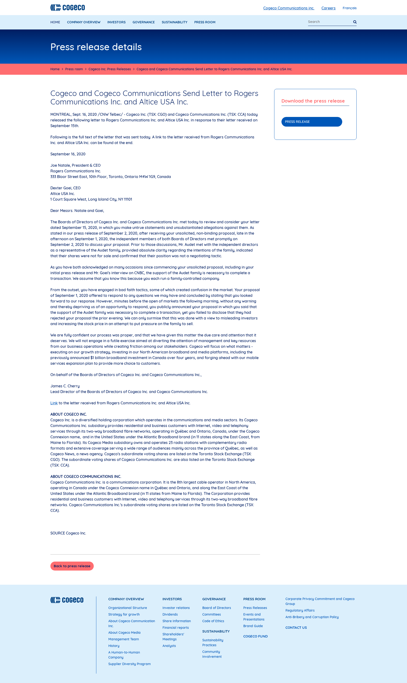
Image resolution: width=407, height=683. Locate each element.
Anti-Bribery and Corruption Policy (312, 617)
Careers (329, 8)
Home (55, 22)
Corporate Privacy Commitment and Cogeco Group (319, 601)
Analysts (169, 646)
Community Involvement (212, 654)
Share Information (177, 621)
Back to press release (72, 566)
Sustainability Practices (212, 642)
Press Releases (255, 608)
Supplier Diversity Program (129, 664)
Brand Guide (253, 626)
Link (54, 403)
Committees (211, 614)
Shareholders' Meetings (173, 636)
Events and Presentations (254, 616)
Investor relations (176, 608)
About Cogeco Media (124, 632)
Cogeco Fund (255, 636)
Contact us (296, 627)
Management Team (123, 639)
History (113, 646)
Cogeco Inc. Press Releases (110, 69)
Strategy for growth (124, 614)
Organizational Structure (127, 608)
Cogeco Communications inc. (288, 8)
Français (350, 8)
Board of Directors (216, 608)
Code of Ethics (213, 621)
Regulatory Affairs (300, 610)
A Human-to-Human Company (124, 654)
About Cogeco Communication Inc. (131, 623)
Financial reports (176, 627)
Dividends (170, 614)
